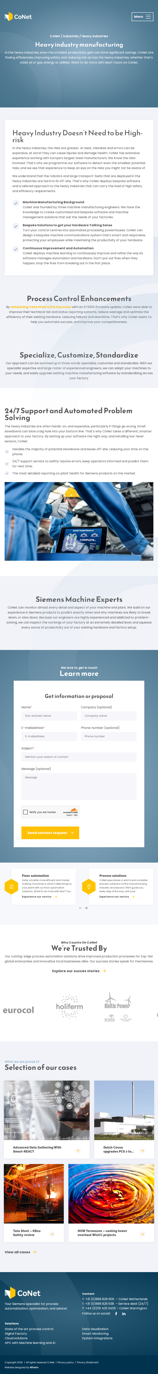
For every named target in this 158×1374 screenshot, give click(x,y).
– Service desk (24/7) (132, 1303)
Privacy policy (66, 1362)
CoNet (55, 36)
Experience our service (36, 896)
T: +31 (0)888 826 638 (99, 1303)
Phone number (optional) (100, 727)
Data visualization (95, 1329)
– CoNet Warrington (131, 1308)
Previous (80, 908)
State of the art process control (29, 1329)
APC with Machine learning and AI (30, 1343)
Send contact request (47, 832)
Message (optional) (36, 768)
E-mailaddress (33, 727)
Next (86, 908)
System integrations (97, 1338)
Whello (34, 1367)
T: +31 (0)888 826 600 (98, 1299)
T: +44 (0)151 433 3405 (99, 1308)
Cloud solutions (16, 1338)
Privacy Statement (87, 1362)
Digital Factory (16, 1333)
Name (26, 707)
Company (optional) (96, 707)
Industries (71, 36)
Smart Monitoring (95, 1333)
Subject (27, 748)
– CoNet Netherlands (131, 1299)
